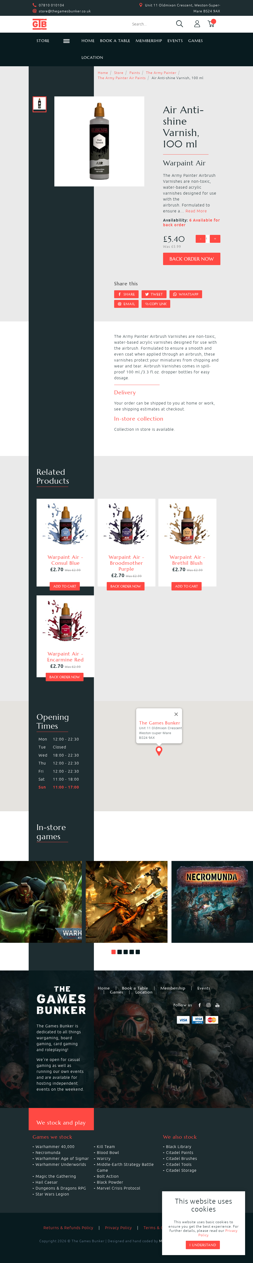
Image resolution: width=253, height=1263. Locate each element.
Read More (196, 211)
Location (92, 57)
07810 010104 (51, 5)
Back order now (191, 259)
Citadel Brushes (181, 1158)
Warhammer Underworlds (61, 1164)
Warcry (104, 1158)
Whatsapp (188, 294)
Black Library (178, 1146)
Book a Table (115, 40)
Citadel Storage (181, 1170)
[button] (113, 952)
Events (175, 40)
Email (128, 304)
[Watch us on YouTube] (217, 1005)
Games (195, 40)
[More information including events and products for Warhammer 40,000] (41, 902)
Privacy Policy (118, 1227)
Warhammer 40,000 (55, 1146)
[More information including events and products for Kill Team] (127, 902)
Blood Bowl (108, 1152)
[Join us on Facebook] (200, 1005)
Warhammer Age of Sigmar (62, 1158)
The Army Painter (161, 73)
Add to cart (64, 586)
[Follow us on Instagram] (209, 1005)
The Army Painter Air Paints (122, 78)
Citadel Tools (179, 1164)
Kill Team (106, 1146)
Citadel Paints (179, 1152)
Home (88, 40)
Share (128, 294)
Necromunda (48, 1152)
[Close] (176, 714)
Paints (134, 73)
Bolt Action (108, 1176)
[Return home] (53, 24)
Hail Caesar (47, 1182)
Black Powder (110, 1182)
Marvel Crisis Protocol (118, 1188)
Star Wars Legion (52, 1194)
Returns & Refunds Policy (68, 1227)
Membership (149, 40)
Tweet (156, 294)
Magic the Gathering (56, 1176)
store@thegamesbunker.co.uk (65, 11)
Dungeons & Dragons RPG (61, 1188)
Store (119, 73)
